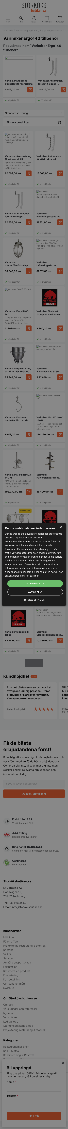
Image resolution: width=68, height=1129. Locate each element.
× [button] (61, 527)
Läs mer (34, 575)
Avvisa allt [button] (35, 592)
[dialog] (34, 564)
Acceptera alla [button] (35, 583)
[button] (34, 600)
